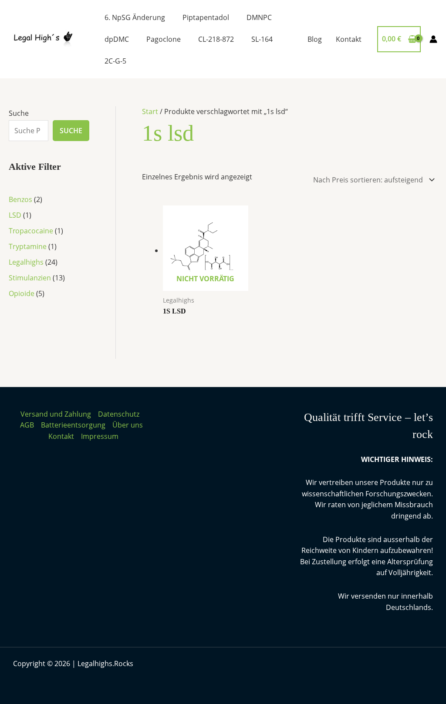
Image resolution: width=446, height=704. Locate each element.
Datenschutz (118, 414)
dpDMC (117, 39)
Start (150, 111)
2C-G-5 (115, 61)
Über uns (127, 425)
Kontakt (349, 39)
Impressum (99, 436)
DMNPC (259, 17)
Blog (314, 39)
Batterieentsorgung (73, 425)
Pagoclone (163, 39)
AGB (27, 425)
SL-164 (262, 39)
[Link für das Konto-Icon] (433, 39)
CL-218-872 (216, 39)
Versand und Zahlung (55, 414)
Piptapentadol (205, 17)
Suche (19, 113)
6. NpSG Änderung (135, 17)
